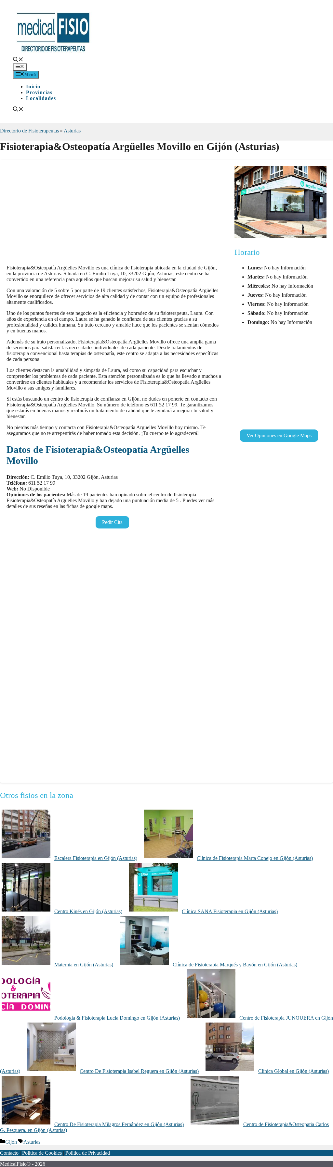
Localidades (41, 98)
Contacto (9, 1153)
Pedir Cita (112, 522)
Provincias (39, 92)
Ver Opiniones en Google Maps (279, 435)
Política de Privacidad (87, 1153)
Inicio (33, 86)
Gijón (11, 1142)
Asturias (72, 130)
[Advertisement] (114, 214)
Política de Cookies (42, 1153)
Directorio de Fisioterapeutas (29, 130)
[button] (18, 60)
